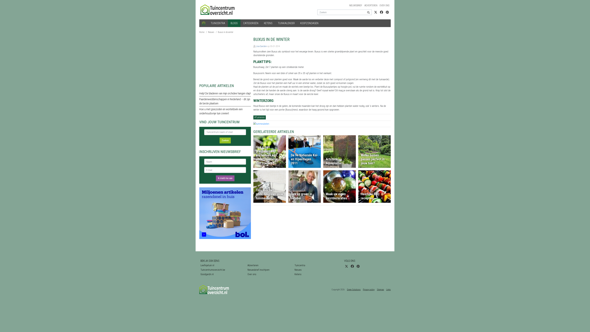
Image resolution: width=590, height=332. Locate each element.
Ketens (268, 23)
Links (388, 289)
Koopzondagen (309, 23)
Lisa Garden (261, 46)
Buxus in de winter (225, 32)
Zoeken (225, 140)
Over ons (384, 5)
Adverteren (370, 5)
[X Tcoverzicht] (375, 12)
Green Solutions (354, 289)
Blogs (234, 23)
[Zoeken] (367, 12)
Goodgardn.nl (207, 274)
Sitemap (380, 289)
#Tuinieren (259, 117)
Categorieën (250, 23)
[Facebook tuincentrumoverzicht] (381, 12)
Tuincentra (218, 23)
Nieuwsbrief (355, 5)
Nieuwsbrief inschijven (258, 269)
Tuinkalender (286, 23)
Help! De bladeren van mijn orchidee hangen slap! (225, 93)
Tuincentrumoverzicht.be (213, 269)
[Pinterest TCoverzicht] (387, 12)
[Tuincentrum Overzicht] (219, 9)
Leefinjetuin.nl (207, 265)
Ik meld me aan (225, 178)
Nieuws (211, 32)
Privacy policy (369, 289)
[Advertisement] (225, 58)
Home (201, 32)
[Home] (203, 23)
